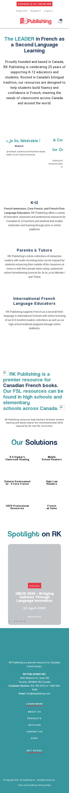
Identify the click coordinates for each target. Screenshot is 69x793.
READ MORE (34, 616)
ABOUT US (34, 711)
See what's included (34, 190)
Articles (35, 586)
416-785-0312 (38, 685)
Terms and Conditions (28, 785)
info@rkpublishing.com (38, 693)
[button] (9, 621)
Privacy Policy (45, 785)
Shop (34, 738)
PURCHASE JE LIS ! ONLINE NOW (34, 4)
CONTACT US (34, 731)
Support (36, 11)
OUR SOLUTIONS (46, 116)
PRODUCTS (34, 718)
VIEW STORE (21, 116)
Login (48, 11)
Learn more (34, 240)
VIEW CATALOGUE (34, 128)
